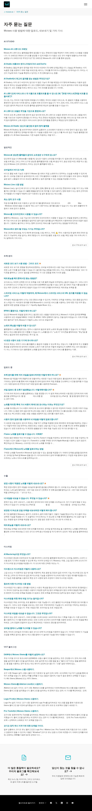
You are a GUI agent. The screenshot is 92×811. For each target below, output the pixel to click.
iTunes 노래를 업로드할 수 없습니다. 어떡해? (23, 434)
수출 (6, 475)
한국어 (42, 803)
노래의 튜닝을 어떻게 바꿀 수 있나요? (20, 325)
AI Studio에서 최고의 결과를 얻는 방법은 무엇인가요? (27, 79)
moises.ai (9, 12)
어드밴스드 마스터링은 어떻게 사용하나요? (22, 569)
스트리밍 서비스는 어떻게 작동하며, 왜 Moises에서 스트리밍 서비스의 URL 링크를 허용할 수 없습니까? (45, 294)
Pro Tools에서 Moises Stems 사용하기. (21, 711)
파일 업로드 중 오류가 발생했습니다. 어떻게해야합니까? (28, 390)
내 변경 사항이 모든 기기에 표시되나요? (21, 340)
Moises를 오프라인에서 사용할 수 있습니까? (23, 214)
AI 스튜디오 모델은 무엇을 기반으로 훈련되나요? (25, 111)
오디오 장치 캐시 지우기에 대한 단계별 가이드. (24, 726)
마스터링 (8, 546)
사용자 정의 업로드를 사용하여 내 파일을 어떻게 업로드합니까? (31, 419)
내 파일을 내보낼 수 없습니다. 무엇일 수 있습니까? (25, 498)
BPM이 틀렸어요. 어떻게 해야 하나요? (20, 311)
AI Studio (9, 41)
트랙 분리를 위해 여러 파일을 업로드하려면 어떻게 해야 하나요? (31, 375)
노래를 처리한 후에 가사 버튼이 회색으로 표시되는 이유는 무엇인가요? (34, 404)
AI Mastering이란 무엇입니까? (17, 554)
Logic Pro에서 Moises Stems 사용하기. (21, 699)
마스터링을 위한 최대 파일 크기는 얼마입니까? (24, 598)
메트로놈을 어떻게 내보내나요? (17, 525)
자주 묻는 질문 (22, 12)
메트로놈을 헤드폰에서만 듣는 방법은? (20, 278)
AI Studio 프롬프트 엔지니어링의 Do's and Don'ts (25, 64)
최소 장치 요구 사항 (12, 199)
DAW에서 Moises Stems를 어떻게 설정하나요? (24, 654)
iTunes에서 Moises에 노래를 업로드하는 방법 (23, 449)
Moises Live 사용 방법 (13, 184)
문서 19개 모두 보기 (79, 356)
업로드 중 (8, 367)
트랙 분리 (8, 255)
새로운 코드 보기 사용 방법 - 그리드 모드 (21, 263)
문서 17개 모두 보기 (79, 245)
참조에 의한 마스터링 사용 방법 (17, 584)
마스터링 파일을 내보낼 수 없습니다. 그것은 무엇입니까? (28, 613)
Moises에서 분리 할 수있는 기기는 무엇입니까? (24, 229)
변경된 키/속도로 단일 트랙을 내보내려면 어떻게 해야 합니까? (30, 510)
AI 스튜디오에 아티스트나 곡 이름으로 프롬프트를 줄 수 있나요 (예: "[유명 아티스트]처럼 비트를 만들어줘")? (46, 95)
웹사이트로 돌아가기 (27, 803)
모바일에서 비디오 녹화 (14, 170)
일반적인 (8, 147)
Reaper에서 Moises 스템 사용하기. (19, 669)
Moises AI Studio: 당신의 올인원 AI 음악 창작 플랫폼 (26, 126)
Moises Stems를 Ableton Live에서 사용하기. (23, 684)
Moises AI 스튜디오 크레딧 (15, 49)
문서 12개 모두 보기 (79, 465)
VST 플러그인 (10, 646)
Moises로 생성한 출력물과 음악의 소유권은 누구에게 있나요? (30, 155)
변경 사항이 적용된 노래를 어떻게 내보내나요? (24, 483)
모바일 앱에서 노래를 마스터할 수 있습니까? (23, 628)
